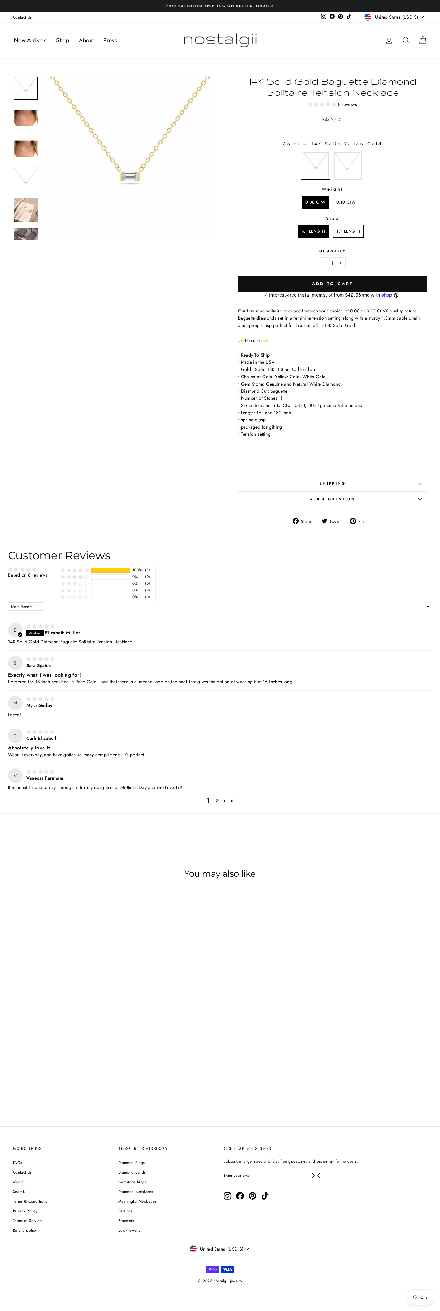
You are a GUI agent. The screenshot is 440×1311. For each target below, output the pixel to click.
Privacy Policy (25, 1210)
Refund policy (25, 1230)
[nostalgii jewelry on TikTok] (265, 1196)
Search (19, 1191)
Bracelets (126, 1220)
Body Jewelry (129, 1230)
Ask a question (332, 499)
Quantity (332, 251)
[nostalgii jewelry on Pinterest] (252, 1196)
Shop (62, 40)
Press (110, 40)
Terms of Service (27, 1220)
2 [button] (216, 800)
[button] (323, 104)
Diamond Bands (132, 1172)
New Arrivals (30, 40)
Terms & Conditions (30, 1201)
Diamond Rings (131, 1162)
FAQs (17, 1162)
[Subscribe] (316, 1175)
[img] (40, 626)
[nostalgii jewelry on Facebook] (240, 1196)
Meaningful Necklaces (137, 1201)
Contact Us (22, 17)
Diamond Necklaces (135, 1191)
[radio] (315, 165)
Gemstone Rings (132, 1182)
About (86, 40)
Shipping (333, 483)
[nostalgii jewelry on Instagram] (227, 1196)
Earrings (125, 1210)
